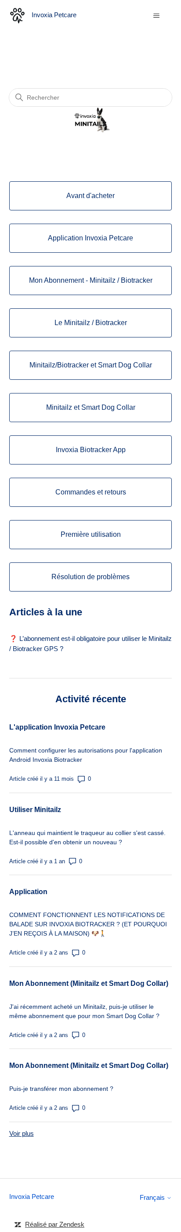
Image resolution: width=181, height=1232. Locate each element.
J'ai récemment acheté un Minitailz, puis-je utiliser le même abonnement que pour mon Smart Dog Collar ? (84, 1011)
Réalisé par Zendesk (54, 1224)
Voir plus (21, 1133)
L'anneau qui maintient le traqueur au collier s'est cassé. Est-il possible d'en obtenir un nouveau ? (87, 837)
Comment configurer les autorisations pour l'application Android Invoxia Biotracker (85, 755)
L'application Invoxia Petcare (57, 727)
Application (28, 891)
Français (153, 1197)
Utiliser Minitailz (35, 809)
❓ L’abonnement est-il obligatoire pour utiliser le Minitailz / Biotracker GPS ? (90, 643)
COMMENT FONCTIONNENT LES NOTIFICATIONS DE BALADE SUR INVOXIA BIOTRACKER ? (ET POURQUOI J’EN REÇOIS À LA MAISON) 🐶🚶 (88, 924)
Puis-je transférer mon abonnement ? (61, 1088)
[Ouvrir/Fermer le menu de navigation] (156, 16)
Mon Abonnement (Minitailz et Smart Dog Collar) (88, 983)
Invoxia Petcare (31, 1196)
